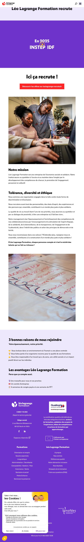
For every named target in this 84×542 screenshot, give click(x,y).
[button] (80, 3)
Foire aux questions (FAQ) (57, 472)
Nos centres (57, 456)
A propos (58, 453)
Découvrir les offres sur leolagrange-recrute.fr (42, 86)
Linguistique (22, 459)
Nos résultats (58, 466)
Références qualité (58, 459)
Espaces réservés (21, 437)
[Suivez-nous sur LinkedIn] (25, 431)
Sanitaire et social (22, 472)
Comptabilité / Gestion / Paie (22, 466)
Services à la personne (22, 479)
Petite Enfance (22, 476)
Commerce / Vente (22, 469)
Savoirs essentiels (22, 456)
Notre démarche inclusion (57, 462)
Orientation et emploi (22, 453)
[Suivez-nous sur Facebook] (19, 431)
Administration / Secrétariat (22, 462)
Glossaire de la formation (58, 469)
